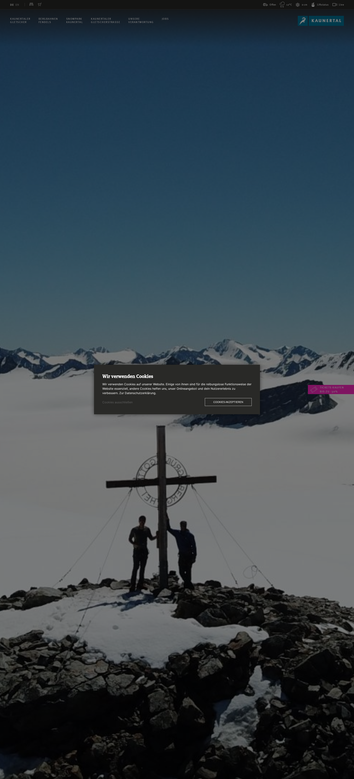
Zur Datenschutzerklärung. (137, 393)
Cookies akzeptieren (228, 402)
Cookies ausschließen (117, 402)
